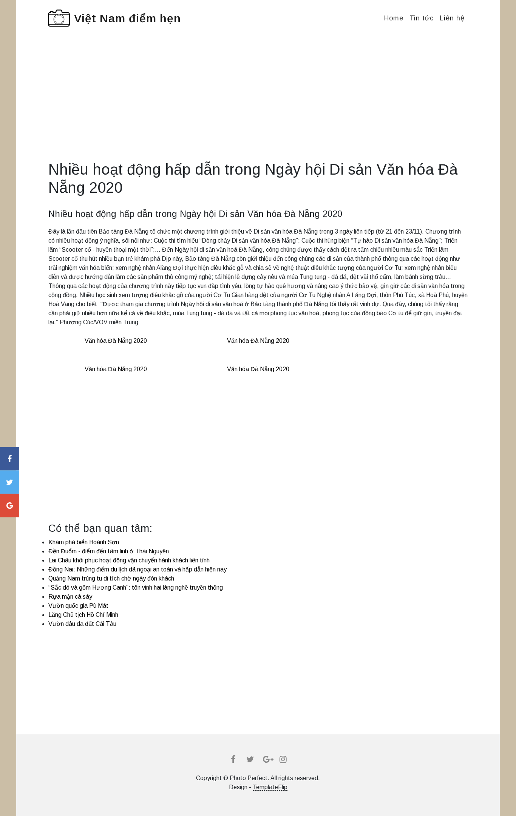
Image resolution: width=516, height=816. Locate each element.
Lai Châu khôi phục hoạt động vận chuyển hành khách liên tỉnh (129, 560)
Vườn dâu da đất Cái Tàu (82, 624)
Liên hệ (452, 18)
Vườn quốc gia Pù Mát (78, 605)
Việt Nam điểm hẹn (127, 18)
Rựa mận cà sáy (70, 596)
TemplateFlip (270, 787)
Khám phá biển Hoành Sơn (83, 542)
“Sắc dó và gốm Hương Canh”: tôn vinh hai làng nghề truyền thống (135, 587)
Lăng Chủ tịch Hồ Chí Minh (83, 615)
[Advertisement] (258, 107)
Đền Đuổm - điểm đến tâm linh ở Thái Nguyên (108, 551)
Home (393, 18)
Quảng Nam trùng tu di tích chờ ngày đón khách (111, 578)
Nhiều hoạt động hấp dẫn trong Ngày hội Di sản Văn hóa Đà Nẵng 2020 (195, 214)
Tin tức (421, 18)
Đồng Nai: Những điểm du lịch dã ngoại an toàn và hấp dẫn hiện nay (137, 569)
